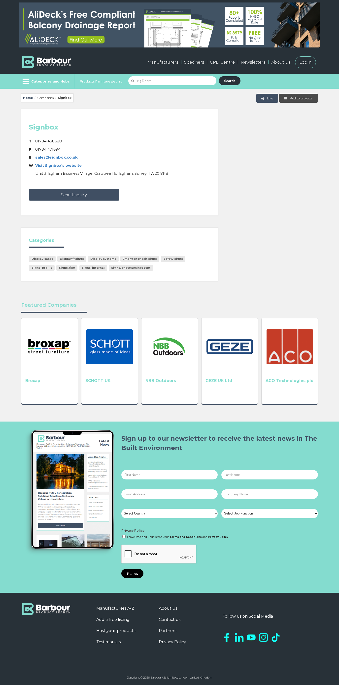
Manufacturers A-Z (115, 608)
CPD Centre (222, 62)
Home (28, 98)
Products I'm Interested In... (101, 81)
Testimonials (108, 642)
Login (305, 62)
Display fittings (72, 258)
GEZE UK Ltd (218, 380)
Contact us (169, 619)
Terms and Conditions (186, 537)
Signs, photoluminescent (130, 267)
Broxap (32, 380)
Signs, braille (42, 267)
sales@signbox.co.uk (56, 157)
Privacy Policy (132, 530)
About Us (280, 62)
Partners (167, 630)
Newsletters (253, 62)
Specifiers (194, 62)
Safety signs (173, 258)
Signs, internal (93, 267)
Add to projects (301, 98)
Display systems (103, 258)
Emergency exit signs (140, 258)
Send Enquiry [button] (74, 194)
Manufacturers (162, 62)
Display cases (42, 258)
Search (229, 81)
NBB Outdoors (160, 380)
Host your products (115, 630)
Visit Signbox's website (58, 165)
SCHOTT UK (98, 380)
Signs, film (67, 267)
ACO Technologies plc (289, 380)
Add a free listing (113, 619)
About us (168, 608)
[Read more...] (49, 346)
